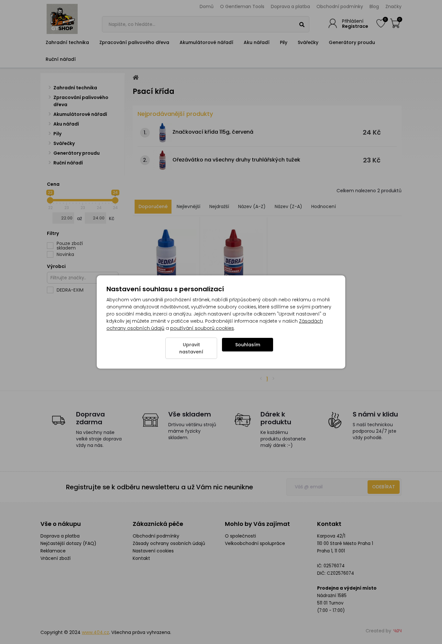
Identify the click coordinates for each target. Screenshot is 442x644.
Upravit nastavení (191, 348)
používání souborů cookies (202, 328)
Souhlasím (247, 344)
